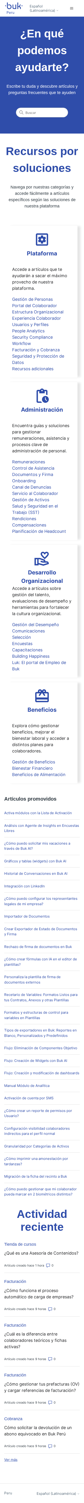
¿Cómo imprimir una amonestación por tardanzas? (36, 1161)
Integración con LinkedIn (24, 886)
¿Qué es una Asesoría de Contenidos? (41, 1253)
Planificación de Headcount (39, 531)
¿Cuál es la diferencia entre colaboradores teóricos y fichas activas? (35, 1340)
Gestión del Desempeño (35, 624)
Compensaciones (29, 525)
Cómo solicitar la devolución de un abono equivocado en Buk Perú (38, 1430)
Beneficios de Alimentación (39, 774)
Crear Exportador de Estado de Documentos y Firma (40, 932)
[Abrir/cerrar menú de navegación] (71, 8)
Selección (21, 637)
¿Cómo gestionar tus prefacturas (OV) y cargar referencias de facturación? (42, 1387)
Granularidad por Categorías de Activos (36, 1146)
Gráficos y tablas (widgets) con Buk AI (35, 861)
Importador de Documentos (27, 916)
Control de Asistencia (33, 468)
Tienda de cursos (20, 1244)
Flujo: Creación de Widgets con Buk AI (35, 1060)
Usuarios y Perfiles (30, 324)
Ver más (11, 1459)
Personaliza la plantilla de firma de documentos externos (32, 979)
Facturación (15, 1281)
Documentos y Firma (32, 474)
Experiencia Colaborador (36, 318)
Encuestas (22, 643)
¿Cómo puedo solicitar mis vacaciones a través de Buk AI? (37, 846)
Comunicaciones (28, 630)
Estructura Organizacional (37, 311)
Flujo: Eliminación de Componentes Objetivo (40, 1048)
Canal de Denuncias (31, 487)
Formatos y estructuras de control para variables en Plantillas (36, 1015)
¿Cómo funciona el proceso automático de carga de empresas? (39, 1293)
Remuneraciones (28, 461)
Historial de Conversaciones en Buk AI (35, 873)
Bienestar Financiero (32, 768)
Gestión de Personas (32, 299)
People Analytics (28, 330)
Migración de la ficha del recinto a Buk (35, 1176)
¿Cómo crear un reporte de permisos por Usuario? (38, 1113)
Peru (8, 1493)
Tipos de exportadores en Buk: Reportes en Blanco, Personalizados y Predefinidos (40, 1033)
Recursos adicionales (32, 368)
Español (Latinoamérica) (43, 8)
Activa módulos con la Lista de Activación (38, 813)
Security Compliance (32, 337)
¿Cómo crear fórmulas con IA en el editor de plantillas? (40, 962)
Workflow (21, 343)
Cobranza (13, 1418)
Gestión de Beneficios (33, 761)
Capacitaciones (27, 649)
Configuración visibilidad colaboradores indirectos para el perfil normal (37, 1131)
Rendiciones (24, 518)
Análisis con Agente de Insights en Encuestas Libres (41, 828)
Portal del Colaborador (34, 305)
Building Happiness (30, 656)
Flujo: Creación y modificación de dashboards (41, 1073)
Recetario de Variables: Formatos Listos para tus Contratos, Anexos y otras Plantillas (40, 997)
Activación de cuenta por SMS (29, 1098)
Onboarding (24, 480)
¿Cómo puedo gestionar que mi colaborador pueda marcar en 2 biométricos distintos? (40, 1192)
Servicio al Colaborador (35, 493)
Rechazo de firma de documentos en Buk (38, 946)
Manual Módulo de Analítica (26, 1085)
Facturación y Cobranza (36, 349)
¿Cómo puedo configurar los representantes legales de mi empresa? (40, 901)
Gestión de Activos (30, 499)
